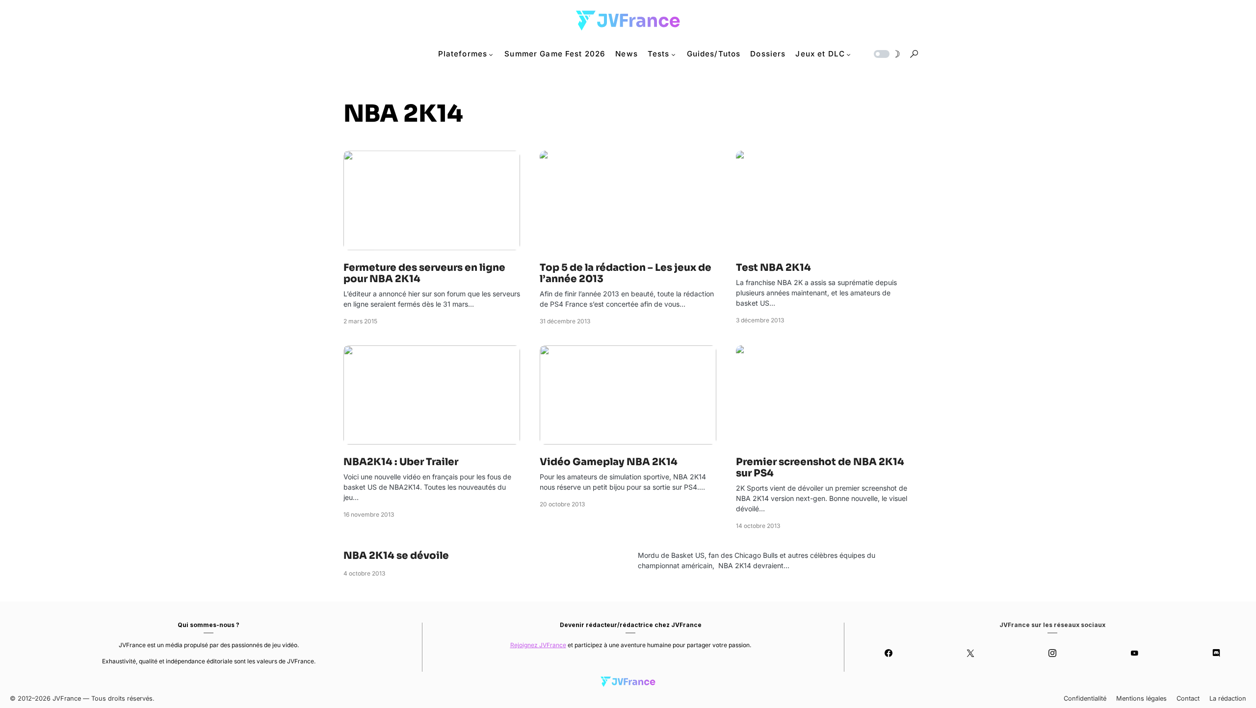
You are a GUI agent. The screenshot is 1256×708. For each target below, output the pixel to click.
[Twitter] (971, 653)
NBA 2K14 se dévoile (396, 555)
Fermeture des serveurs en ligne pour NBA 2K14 (424, 273)
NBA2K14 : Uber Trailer (400, 462)
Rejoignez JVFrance (538, 645)
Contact (1188, 698)
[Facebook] (889, 653)
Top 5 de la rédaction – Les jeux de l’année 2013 (625, 273)
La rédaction (1227, 698)
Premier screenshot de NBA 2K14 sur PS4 (820, 467)
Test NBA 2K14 (773, 267)
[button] (886, 54)
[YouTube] (1134, 653)
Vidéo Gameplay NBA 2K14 (609, 462)
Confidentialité (1085, 698)
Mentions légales (1141, 698)
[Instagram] (1053, 653)
